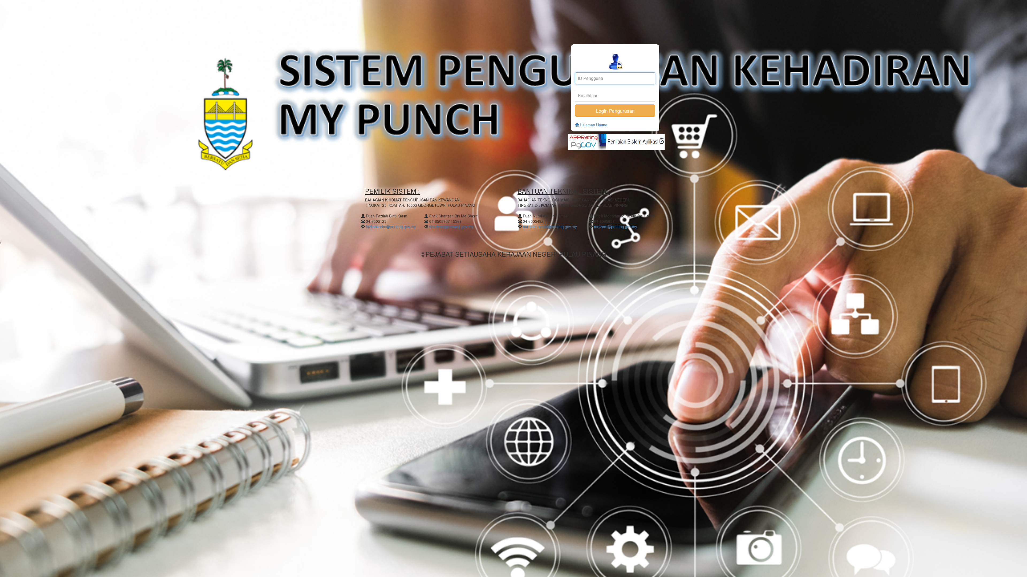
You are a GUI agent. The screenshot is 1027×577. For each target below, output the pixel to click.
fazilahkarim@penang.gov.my (391, 226)
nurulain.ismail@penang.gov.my (550, 226)
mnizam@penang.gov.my (615, 226)
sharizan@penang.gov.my (451, 226)
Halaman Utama (593, 124)
